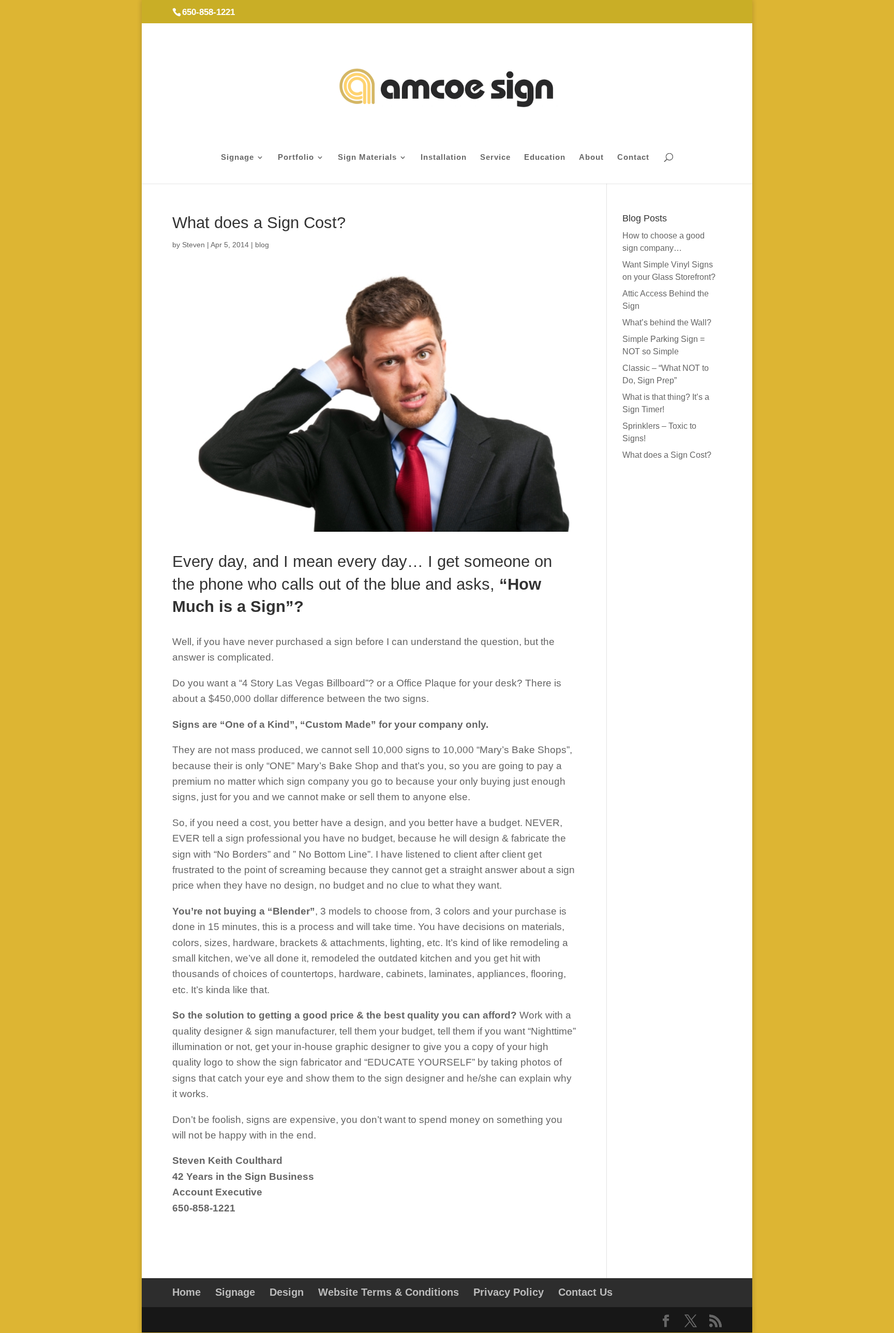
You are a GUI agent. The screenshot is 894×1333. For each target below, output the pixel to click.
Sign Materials (367, 157)
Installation (444, 157)
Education (544, 157)
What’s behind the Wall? (666, 322)
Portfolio (296, 157)
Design (287, 1292)
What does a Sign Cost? (666, 455)
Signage (237, 157)
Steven (193, 245)
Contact (633, 157)
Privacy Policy (508, 1292)
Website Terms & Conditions (388, 1292)
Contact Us (585, 1292)
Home (186, 1292)
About (591, 157)
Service (495, 157)
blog (262, 245)
